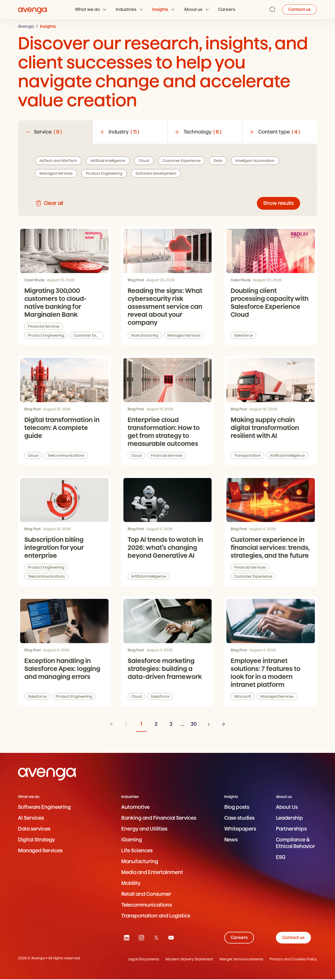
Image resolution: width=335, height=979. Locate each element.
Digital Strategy (36, 840)
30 (194, 724)
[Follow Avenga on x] (156, 937)
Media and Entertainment (152, 872)
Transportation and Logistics (155, 916)
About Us (287, 807)
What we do (87, 9)
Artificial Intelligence (287, 455)
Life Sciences (137, 851)
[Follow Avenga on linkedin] (126, 937)
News (231, 840)
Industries (126, 9)
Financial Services (44, 326)
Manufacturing (144, 335)
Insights (160, 9)
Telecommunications (65, 455)
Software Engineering (44, 807)
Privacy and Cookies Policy (293, 959)
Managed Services (183, 335)
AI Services (31, 818)
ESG (280, 857)
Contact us (299, 9)
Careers (226, 9)
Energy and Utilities (144, 829)
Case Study (34, 280)
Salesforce (243, 335)
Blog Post (136, 280)
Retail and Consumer (146, 894)
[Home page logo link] (32, 9)
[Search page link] (272, 9)
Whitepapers (240, 829)
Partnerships (291, 829)
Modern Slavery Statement (189, 959)
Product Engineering (46, 335)
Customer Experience (88, 335)
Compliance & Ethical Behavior (295, 843)
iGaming (131, 840)
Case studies (239, 818)
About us (193, 9)
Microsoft (242, 696)
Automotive (135, 807)
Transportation (247, 455)
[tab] (55, 132)
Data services (34, 829)
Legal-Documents (143, 959)
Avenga (26, 26)
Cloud (33, 455)
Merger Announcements (241, 959)
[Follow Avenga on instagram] (141, 937)
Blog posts (236, 807)
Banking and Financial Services (158, 818)
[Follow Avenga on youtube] (171, 937)
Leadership (289, 818)
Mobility (130, 883)
